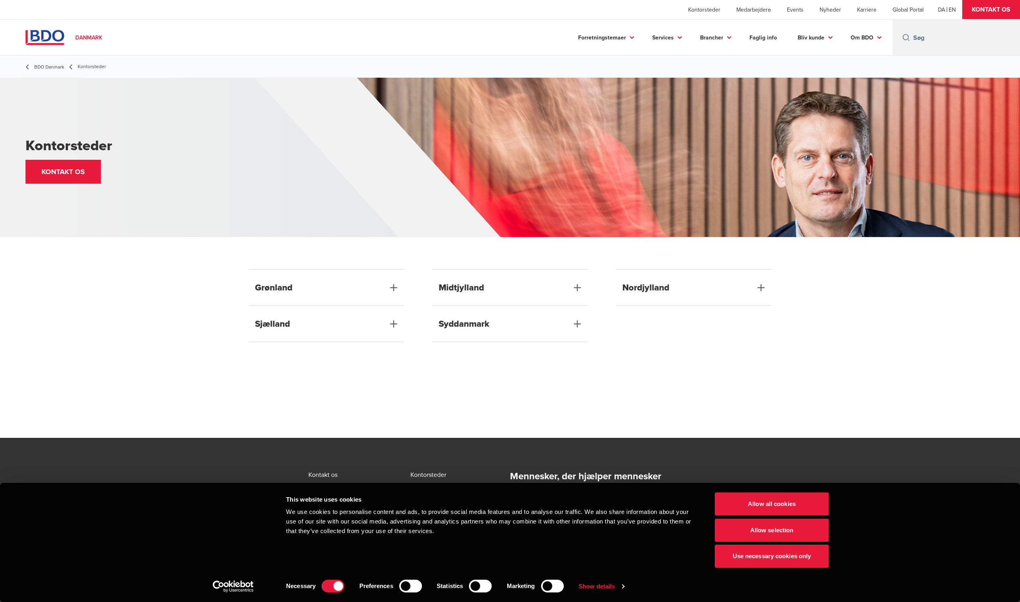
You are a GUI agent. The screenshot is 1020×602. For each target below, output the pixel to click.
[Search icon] (906, 37)
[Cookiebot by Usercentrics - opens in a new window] (233, 586)
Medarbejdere (753, 10)
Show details (597, 586)
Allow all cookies (772, 503)
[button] (991, 9)
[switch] (410, 586)
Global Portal (908, 10)
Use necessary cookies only (772, 556)
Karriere (867, 10)
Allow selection (772, 530)
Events (795, 10)
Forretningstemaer (602, 37)
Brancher (711, 37)
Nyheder (830, 10)
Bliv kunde (811, 37)
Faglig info (763, 37)
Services (663, 37)
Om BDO (862, 37)
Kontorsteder (704, 10)
